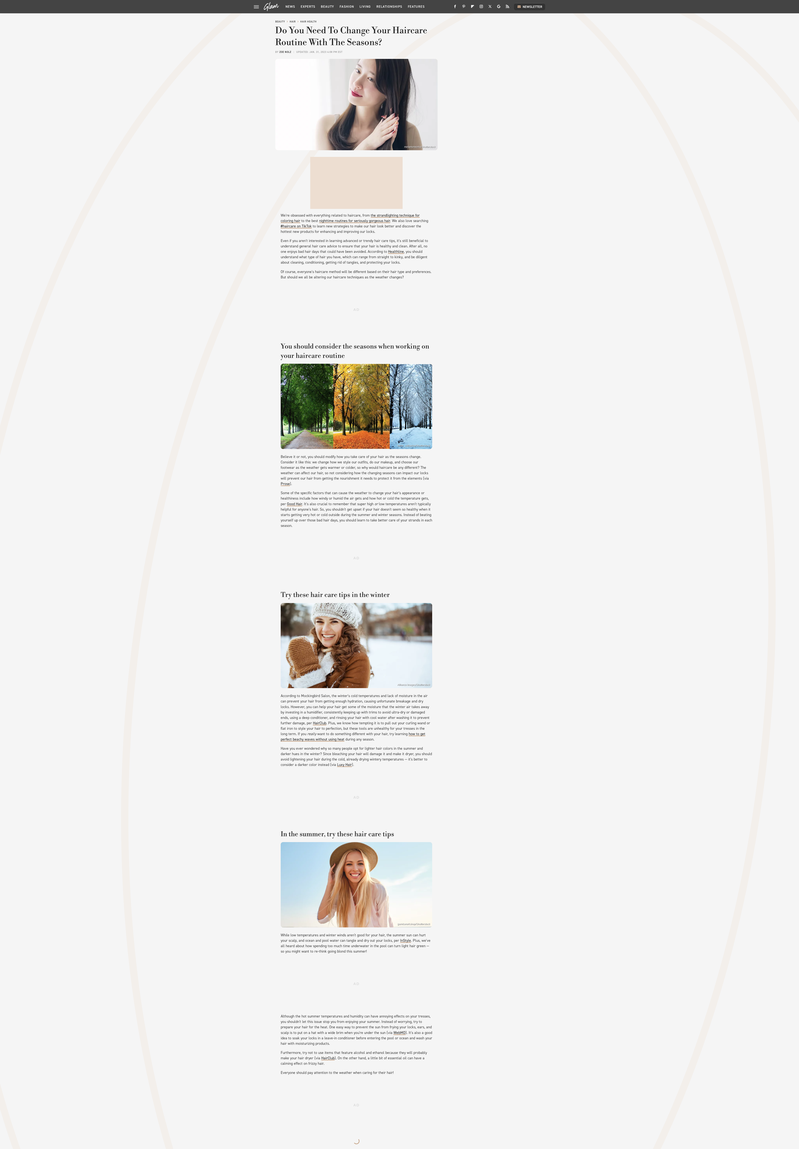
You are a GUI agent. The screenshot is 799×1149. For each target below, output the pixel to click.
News (290, 6)
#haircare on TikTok (296, 226)
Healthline (396, 251)
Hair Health (308, 21)
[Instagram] (481, 8)
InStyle (405, 940)
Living (365, 6)
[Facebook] (455, 8)
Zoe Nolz (285, 52)
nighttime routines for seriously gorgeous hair (354, 220)
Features (416, 6)
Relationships (389, 6)
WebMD (399, 1032)
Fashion (347, 6)
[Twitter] (490, 8)
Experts (308, 6)
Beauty (327, 6)
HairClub (319, 723)
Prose (285, 483)
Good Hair (294, 503)
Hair (293, 21)
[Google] (498, 8)
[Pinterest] (464, 8)
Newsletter (532, 7)
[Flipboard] (472, 8)
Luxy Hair (344, 764)
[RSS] (507, 8)
